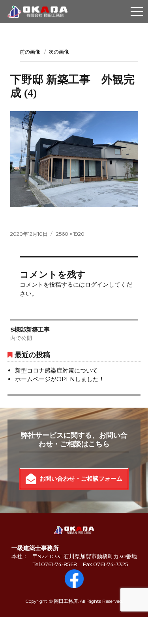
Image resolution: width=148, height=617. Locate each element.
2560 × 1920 (70, 234)
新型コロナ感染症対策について (56, 370)
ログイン (97, 284)
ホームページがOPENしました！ (60, 379)
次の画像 (59, 51)
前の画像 (30, 51)
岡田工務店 (66, 601)
